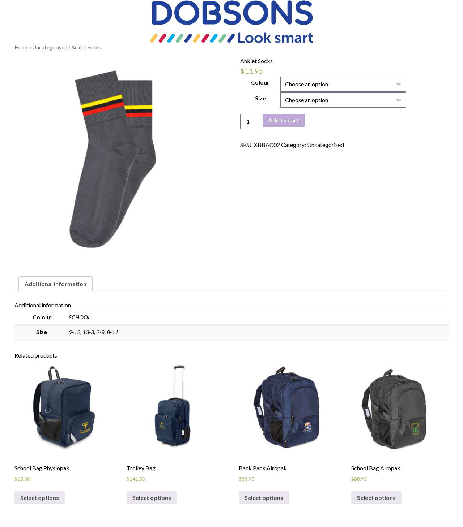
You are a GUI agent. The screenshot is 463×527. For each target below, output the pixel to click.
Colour (260, 82)
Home (21, 47)
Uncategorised (50, 47)
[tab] (55, 283)
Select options (39, 497)
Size (260, 98)
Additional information (55, 283)
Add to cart (283, 120)
